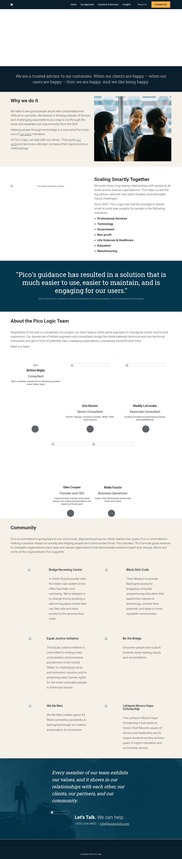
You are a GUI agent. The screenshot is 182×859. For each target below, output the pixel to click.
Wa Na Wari (55, 706)
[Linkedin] (35, 429)
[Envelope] (96, 846)
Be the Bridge (132, 638)
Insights (127, 4)
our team (26, 134)
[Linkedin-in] (86, 846)
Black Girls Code (137, 569)
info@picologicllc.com (114, 823)
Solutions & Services (108, 4)
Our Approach (87, 4)
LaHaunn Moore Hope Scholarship (138, 707)
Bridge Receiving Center (65, 569)
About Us (142, 4)
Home (73, 4)
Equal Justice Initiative (63, 638)
